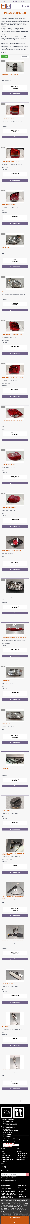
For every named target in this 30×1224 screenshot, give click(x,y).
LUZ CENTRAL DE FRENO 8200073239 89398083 (14, 637)
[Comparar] (27, 62)
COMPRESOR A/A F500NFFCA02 (10, 75)
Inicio (3, 1151)
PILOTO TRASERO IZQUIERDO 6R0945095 (12, 334)
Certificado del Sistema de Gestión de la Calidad (22, 1192)
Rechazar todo (15, 1218)
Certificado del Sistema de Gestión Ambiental (23, 1198)
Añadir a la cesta (16, 93)
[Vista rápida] (27, 65)
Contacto (4, 1161)
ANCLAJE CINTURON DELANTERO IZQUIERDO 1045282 (13, 897)
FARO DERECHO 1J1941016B (8, 594)
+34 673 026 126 (25, 1)
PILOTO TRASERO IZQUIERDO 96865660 (12, 421)
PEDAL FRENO (5, 1026)
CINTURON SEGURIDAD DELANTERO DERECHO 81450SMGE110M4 (13, 854)
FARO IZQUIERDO (6, 248)
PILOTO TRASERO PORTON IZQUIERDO (11, 550)
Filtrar (5, 56)
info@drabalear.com (7, 1136)
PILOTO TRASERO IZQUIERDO (9, 118)
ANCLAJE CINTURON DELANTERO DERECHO (12, 940)
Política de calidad (21, 1159)
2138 (24, 1101)
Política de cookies (21, 1155)
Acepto (15, 1222)
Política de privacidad (22, 1153)
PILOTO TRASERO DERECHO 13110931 (11, 161)
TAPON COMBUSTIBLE (7, 810)
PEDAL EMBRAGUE (6, 1070)
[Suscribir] (27, 1174)
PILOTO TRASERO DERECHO (9, 204)
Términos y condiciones (22, 1157)
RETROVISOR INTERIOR (7, 983)
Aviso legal (19, 1151)
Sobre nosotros (6, 1157)
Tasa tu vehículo (6, 1155)
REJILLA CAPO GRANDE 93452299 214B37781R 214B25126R (13, 767)
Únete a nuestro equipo (7, 1159)
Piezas (3, 1153)
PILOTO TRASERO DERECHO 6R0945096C (12, 377)
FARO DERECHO (6, 291)
